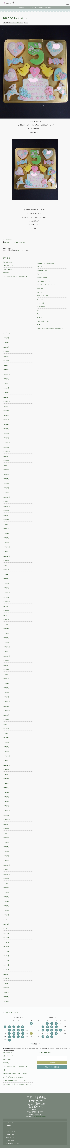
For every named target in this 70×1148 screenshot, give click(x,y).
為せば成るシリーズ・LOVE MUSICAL (14, 242)
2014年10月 (6, 765)
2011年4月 (6, 956)
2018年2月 (6, 583)
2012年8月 (6, 883)
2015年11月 (6, 706)
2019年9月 (6, 510)
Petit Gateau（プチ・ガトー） (45, 281)
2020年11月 (6, 447)
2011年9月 (6, 933)
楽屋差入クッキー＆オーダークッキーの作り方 (50, 328)
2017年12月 (6, 592)
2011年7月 (6, 942)
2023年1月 (6, 379)
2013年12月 (6, 810)
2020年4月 (6, 479)
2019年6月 (6, 524)
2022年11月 (6, 383)
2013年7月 (6, 833)
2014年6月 (6, 783)
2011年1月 (6, 969)
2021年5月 (6, 419)
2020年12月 (6, 442)
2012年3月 (6, 906)
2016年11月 (6, 651)
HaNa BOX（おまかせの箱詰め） (46, 263)
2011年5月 (6, 951)
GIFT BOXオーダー (10, 1126)
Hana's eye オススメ (43, 270)
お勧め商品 (40, 288)
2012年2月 (6, 910)
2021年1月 (6, 438)
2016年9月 (6, 660)
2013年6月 (6, 837)
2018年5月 (6, 569)
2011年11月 (6, 924)
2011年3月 (6, 960)
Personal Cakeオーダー (11, 1129)
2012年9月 (6, 878)
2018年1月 (6, 588)
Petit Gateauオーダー (11, 1131)
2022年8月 (6, 388)
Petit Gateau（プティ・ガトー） (46, 284)
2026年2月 (6, 351)
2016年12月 (6, 647)
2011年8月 (6, 937)
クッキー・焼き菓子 (42, 295)
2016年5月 (6, 679)
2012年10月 (6, 874)
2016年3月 (6, 688)
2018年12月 (6, 547)
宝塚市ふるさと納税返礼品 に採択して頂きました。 (17, 1085)
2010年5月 (6, 978)
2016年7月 (6, 669)
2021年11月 (6, 406)
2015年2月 (6, 747)
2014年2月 (6, 801)
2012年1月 (6, 915)
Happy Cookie (41, 274)
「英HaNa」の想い (10, 1134)
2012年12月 (6, 865)
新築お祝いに (8, 239)
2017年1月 (6, 642)
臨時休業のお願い (8, 262)
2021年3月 (6, 429)
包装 (38, 310)
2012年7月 (6, 888)
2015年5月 (6, 733)
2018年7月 (6, 565)
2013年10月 (6, 819)
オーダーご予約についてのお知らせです (14, 1077)
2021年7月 (6, 410)
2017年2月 (6, 638)
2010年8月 (6, 974)
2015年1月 (6, 751)
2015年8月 (6, 719)
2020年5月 (6, 474)
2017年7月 (6, 615)
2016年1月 (6, 697)
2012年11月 (6, 869)
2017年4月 (6, 628)
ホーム (7, 1120)
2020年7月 (6, 465)
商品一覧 (39, 317)
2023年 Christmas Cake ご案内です (14, 1080)
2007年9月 (6, 1001)
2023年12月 (6, 374)
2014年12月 (6, 756)
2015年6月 (6, 728)
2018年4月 (6, 574)
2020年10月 (6, 451)
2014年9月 (6, 769)
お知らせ (39, 292)
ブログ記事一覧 (41, 306)
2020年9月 (6, 456)
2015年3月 (6, 742)
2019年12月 (6, 497)
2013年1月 (6, 860)
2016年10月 (6, 656)
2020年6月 (6, 469)
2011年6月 (6, 947)
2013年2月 (6, 856)
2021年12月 (6, 401)
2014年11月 (6, 760)
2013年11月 (6, 815)
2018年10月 (6, 556)
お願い (5, 1070)
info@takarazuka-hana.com (39, 1116)
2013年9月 (6, 824)
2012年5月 (6, 897)
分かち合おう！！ (8, 265)
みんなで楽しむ (7, 269)
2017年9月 (6, 606)
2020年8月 (6, 460)
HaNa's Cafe (40, 266)
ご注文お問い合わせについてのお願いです (15, 276)
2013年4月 (6, 847)
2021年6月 (6, 415)
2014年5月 (6, 788)
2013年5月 (6, 842)
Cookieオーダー (10, 1123)
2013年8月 (6, 828)
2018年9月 (6, 560)
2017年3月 (6, 633)
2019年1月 (6, 542)
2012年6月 (6, 892)
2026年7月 (6, 338)
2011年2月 (6, 965)
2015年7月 (6, 724)
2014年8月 (6, 774)
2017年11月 (6, 597)
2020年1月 (6, 492)
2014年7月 (6, 778)
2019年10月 (6, 506)
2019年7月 (6, 519)
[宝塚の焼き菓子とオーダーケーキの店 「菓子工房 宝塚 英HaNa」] (9, 3)
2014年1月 (6, 806)
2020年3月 (6, 483)
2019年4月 (6, 533)
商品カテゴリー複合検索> (52, 1067)
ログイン (19, 250)
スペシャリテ (40, 299)
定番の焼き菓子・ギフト (44, 321)
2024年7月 (6, 370)
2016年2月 (6, 692)
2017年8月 (6, 610)
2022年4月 (6, 397)
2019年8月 (6, 515)
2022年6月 (6, 392)
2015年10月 (6, 710)
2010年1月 (6, 987)
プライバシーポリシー (11, 1137)
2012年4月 (6, 901)
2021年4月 (6, 424)
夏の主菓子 (6, 272)
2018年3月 (6, 579)
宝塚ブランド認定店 (10, 1140)
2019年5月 (6, 529)
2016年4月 (6, 683)
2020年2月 (6, 488)
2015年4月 (6, 738)
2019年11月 (6, 501)
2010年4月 (6, 983)
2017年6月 (6, 619)
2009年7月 (6, 992)
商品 (38, 314)
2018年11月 (6, 551)
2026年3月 (6, 347)
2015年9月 (6, 715)
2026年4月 (6, 342)
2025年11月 (6, 356)
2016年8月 (6, 665)
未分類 (38, 325)
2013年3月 (6, 851)
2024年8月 (6, 365)
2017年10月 (6, 601)
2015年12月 (6, 701)
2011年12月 (6, 919)
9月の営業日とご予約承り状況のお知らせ (15, 1073)
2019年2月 (6, 538)
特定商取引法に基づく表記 (12, 1143)
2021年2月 (6, 433)
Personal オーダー (17, 22)
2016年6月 (6, 674)
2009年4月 (6, 997)
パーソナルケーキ (42, 303)
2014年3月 (6, 797)
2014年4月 (6, 792)
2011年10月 (6, 928)
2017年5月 (6, 624)
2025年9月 (6, 360)
